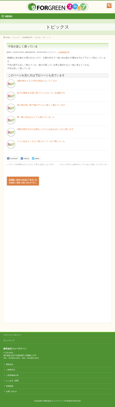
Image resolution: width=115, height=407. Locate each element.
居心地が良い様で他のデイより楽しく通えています (41, 105)
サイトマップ (8, 340)
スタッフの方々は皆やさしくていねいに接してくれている (84, 164)
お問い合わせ (11, 391)
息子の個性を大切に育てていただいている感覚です (41, 93)
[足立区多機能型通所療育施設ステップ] (57, 8)
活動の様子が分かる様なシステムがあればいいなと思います (45, 129)
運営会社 (9, 364)
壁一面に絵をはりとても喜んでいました (36, 117)
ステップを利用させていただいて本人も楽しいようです (30, 164)
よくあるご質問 (12, 381)
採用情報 (9, 386)
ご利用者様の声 (63, 52)
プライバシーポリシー (12, 335)
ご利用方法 (10, 370)
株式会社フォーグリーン (54, 401)
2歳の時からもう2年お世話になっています (37, 81)
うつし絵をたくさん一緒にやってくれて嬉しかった (41, 141)
